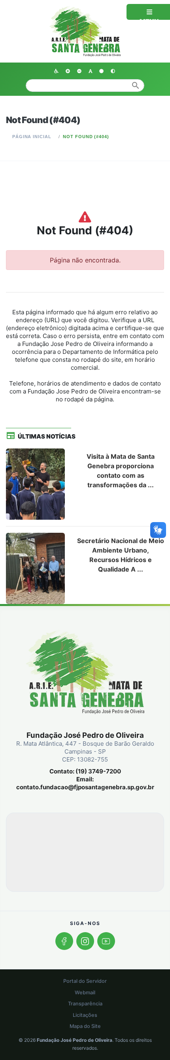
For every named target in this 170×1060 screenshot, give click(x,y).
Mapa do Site (85, 1026)
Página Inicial (31, 136)
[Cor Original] (101, 70)
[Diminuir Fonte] (79, 70)
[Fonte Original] (90, 70)
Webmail (85, 992)
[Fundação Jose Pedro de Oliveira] (85, 30)
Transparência (85, 1004)
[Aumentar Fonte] (67, 70)
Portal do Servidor (85, 981)
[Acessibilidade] (56, 70)
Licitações (85, 1015)
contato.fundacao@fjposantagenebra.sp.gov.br (85, 787)
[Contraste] (113, 70)
